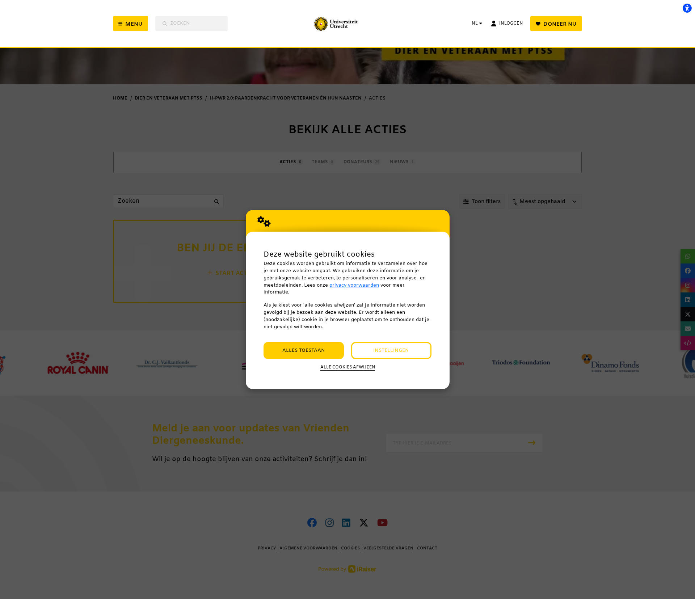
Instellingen (391, 350)
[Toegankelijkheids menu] (687, 8)
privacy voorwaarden (354, 285)
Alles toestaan (303, 350)
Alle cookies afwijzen (347, 367)
